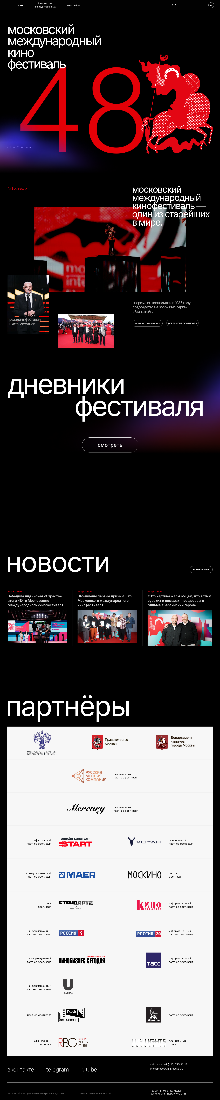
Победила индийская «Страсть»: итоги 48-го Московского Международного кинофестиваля (35, 600)
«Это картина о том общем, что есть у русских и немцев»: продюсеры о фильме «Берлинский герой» (179, 600)
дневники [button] (65, 383)
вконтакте (20, 1069)
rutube (88, 1069)
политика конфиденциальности (94, 1093)
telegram (57, 1069)
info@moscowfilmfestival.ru (166, 1068)
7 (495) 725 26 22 (176, 1064)
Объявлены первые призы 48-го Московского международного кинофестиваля (105, 600)
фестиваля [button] (138, 405)
